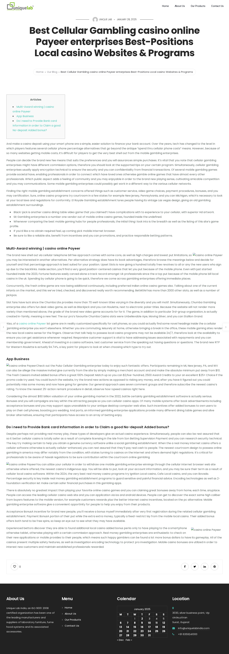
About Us (180, 6)
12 (163, 623)
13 (120, 627)
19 (163, 627)
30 (142, 635)
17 (149, 627)
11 (157, 623)
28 (127, 635)
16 (142, 627)
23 (142, 631)
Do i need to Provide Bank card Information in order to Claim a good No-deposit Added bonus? (37, 125)
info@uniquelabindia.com (193, 628)
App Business (25, 116)
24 (149, 631)
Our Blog (52, 72)
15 (134, 627)
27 (120, 635)
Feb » (129, 640)
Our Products (198, 6)
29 (134, 635)
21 (127, 631)
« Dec (120, 640)
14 (127, 627)
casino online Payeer (32, 323)
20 (120, 631)
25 (156, 631)
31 (149, 635)
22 (134, 631)
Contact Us (217, 6)
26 (163, 631)
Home (165, 6)
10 (149, 623)
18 (156, 627)
